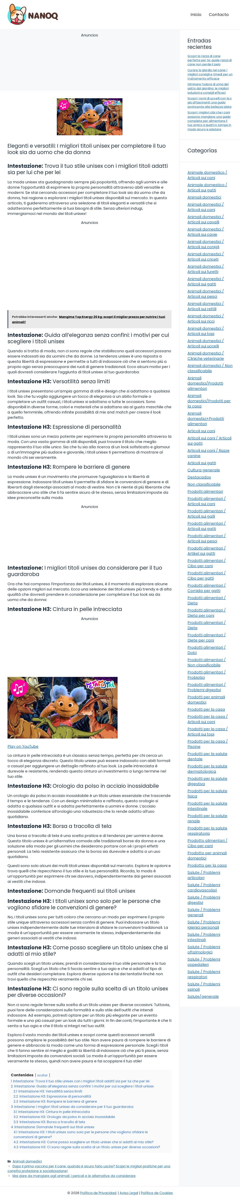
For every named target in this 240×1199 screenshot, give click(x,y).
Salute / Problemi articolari (204, 875)
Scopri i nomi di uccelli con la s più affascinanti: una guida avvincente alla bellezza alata (210, 102)
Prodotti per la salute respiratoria (207, 831)
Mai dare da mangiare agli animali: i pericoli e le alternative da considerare (74, 1176)
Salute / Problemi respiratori (204, 974)
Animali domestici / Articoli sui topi (206, 331)
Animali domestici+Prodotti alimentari (206, 418)
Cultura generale (204, 470)
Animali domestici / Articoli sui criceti (206, 256)
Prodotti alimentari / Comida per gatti (207, 588)
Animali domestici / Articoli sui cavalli (206, 219)
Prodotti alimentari (205, 491)
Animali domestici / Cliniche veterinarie (206, 356)
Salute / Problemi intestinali (204, 937)
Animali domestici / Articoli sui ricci (206, 318)
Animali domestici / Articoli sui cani (206, 207)
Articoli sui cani (201, 431)
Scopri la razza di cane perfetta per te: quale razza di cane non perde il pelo (210, 60)
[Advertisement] (89, 62)
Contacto (219, 14)
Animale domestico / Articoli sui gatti (207, 187)
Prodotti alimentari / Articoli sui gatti (207, 526)
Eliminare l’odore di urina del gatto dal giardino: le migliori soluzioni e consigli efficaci (208, 88)
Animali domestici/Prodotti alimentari (205, 383)
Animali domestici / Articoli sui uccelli (206, 343)
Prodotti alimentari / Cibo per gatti (207, 575)
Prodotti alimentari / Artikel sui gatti (207, 551)
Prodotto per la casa (207, 865)
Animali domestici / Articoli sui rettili (206, 306)
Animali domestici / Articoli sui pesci (206, 294)
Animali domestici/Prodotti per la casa (209, 401)
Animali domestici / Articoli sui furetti (206, 269)
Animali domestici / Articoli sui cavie (206, 232)
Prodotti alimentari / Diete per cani (207, 637)
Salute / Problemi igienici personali (204, 924)
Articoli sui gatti (202, 463)
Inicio (195, 14)
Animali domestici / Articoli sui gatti (206, 281)
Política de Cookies (157, 1193)
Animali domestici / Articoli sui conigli (206, 244)
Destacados (199, 477)
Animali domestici (27, 1161)
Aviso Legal (129, 1193)
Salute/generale (203, 996)
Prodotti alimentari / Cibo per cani (207, 563)
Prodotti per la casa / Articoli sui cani (208, 719)
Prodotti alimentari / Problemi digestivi (207, 687)
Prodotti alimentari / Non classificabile (207, 662)
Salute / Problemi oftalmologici (204, 949)
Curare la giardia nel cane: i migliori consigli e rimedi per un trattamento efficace (210, 74)
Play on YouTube (23, 746)
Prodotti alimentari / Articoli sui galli (207, 513)
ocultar (42, 1075)
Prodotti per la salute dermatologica (207, 769)
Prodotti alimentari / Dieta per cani (207, 613)
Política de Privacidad (98, 1193)
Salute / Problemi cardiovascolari (204, 887)
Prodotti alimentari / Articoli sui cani (207, 501)
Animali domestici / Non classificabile (210, 368)
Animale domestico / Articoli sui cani (207, 175)
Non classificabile (204, 484)
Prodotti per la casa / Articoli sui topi (208, 731)
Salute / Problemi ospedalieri (204, 962)
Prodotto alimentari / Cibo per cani (207, 843)
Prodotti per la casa (206, 709)
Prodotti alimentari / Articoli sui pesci (207, 538)
